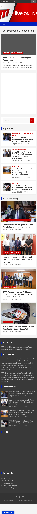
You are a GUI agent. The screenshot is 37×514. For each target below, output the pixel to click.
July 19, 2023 (7, 62)
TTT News (27, 144)
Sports (24, 150)
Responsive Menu (33, 1)
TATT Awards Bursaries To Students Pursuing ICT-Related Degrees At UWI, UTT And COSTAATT (22, 172)
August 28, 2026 (17, 144)
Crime (14, 183)
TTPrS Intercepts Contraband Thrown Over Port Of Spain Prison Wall (22, 188)
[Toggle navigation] (4, 24)
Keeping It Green (16, 53)
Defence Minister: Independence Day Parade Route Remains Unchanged (22, 139)
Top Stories (8, 128)
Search (32, 120)
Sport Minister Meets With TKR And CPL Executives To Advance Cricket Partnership (22, 155)
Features (7, 53)
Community (16, 133)
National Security (27, 133)
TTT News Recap (10, 198)
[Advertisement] (18, 93)
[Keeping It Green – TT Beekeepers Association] (18, 44)
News (14, 135)
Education (15, 166)
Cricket (15, 150)
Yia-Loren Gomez (17, 62)
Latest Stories (9, 387)
